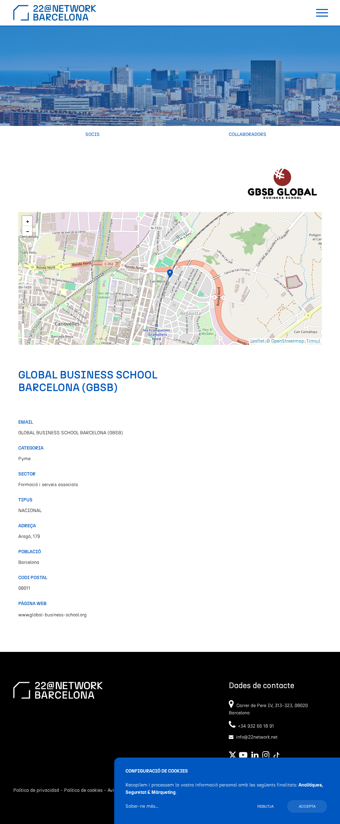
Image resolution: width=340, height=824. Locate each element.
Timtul (313, 341)
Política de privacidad (36, 790)
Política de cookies (83, 790)
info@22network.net (257, 737)
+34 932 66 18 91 (254, 726)
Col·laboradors (247, 134)
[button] (170, 273)
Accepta (307, 806)
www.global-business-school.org (52, 615)
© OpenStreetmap (285, 341)
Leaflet (257, 341)
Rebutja (265, 806)
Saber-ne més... (142, 806)
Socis (92, 134)
